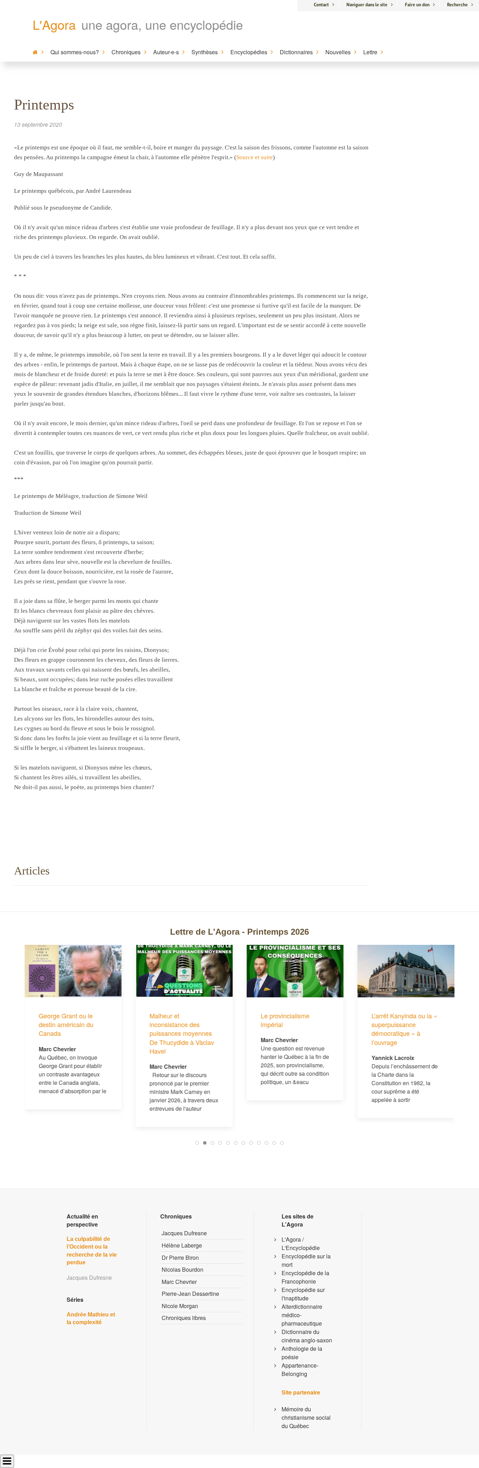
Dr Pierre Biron (180, 1257)
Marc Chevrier (179, 1282)
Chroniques (126, 52)
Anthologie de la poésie (302, 1352)
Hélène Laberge (182, 1245)
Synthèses (204, 52)
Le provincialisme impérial (188, 1020)
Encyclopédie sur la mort (306, 1260)
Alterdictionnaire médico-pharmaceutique (302, 1314)
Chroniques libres (184, 1318)
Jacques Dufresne (184, 1233)
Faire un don (417, 5)
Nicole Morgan (180, 1306)
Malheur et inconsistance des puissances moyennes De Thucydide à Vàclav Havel (85, 1033)
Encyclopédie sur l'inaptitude (303, 1294)
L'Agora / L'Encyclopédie (301, 1243)
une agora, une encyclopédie (162, 24)
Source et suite (254, 157)
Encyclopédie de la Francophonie (305, 1277)
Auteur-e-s (166, 52)
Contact (321, 5)
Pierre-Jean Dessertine (190, 1294)
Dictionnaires (296, 52)
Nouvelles (338, 52)
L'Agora (54, 24)
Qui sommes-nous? (74, 52)
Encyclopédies (248, 52)
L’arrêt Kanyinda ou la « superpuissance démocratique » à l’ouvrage (307, 1029)
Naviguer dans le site (366, 5)
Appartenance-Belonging (300, 1369)
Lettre (370, 52)
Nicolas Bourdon (182, 1269)
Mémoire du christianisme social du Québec (306, 1417)
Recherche (457, 5)
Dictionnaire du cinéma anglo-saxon (307, 1336)
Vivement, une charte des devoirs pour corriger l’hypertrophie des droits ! (416, 976)
